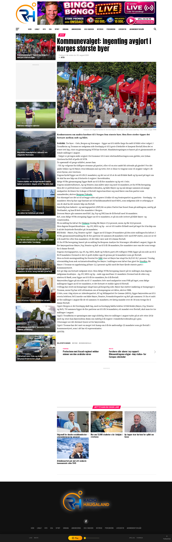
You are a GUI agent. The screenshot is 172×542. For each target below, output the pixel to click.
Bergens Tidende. (84, 194)
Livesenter (122, 29)
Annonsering (76, 29)
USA (50, 29)
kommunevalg (85, 343)
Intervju (100, 29)
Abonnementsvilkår (137, 29)
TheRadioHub (167, 539)
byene (75, 343)
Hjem (29, 29)
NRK (100, 258)
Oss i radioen (89, 29)
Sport (57, 29)
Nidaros (85, 223)
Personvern (111, 29)
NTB (44, 29)
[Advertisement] (36, 82)
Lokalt (37, 29)
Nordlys (143, 261)
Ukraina (65, 29)
